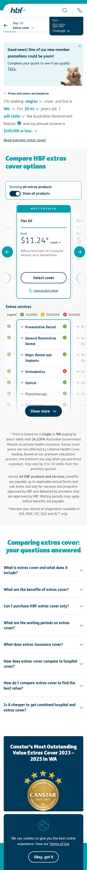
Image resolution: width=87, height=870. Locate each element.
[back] (7, 25)
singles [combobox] (31, 101)
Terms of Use (59, 844)
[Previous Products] (7, 251)
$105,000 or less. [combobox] (18, 131)
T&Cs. (12, 69)
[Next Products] (79, 251)
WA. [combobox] (7, 109)
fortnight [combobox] (59, 31)
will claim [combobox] (12, 116)
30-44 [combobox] (29, 109)
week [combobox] (54, 242)
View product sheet (46, 291)
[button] (64, 10)
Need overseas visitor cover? (25, 140)
